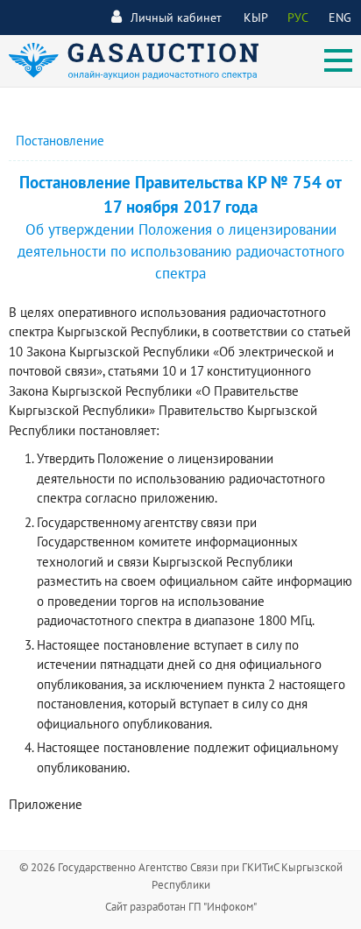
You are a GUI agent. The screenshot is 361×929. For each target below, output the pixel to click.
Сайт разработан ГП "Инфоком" (181, 906)
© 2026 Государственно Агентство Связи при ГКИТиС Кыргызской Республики (181, 876)
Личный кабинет (176, 17)
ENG (340, 17)
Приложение (45, 804)
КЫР (256, 17)
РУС (297, 17)
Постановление (60, 140)
